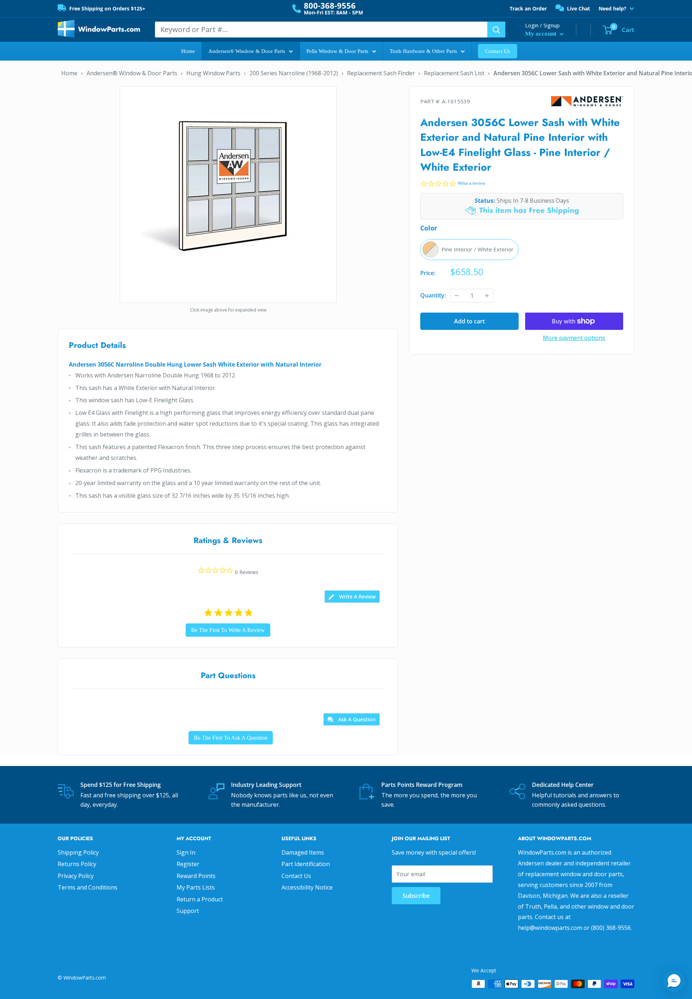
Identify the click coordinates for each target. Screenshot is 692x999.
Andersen (587, 101)
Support (188, 911)
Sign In (186, 852)
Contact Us (497, 51)
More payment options (574, 338)
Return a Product (200, 899)
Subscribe (416, 896)
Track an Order (528, 8)
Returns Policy (77, 864)
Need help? (612, 8)
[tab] (352, 596)
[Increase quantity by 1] (487, 295)
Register (188, 864)
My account (541, 33)
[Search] (496, 29)
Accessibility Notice (307, 887)
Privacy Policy (76, 876)
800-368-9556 (330, 5)
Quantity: (433, 295)
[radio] (469, 249)
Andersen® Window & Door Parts (246, 51)
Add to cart (469, 321)
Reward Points (196, 876)
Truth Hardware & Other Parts (423, 51)
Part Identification (305, 864)
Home (188, 51)
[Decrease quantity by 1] (457, 295)
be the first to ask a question (230, 738)
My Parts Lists (196, 887)
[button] (674, 981)
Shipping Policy (78, 852)
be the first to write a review (228, 630)
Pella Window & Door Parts (337, 51)
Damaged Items (302, 852)
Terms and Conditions (87, 887)
